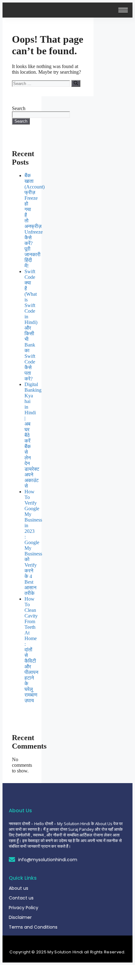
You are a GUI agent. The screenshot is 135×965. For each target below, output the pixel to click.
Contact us (21, 898)
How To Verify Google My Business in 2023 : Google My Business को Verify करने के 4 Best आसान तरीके (33, 542)
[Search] (75, 83)
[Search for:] (41, 83)
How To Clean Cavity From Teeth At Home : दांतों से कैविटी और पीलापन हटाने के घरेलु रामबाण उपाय (31, 649)
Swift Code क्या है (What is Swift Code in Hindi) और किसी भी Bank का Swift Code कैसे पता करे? (30, 325)
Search (18, 108)
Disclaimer (20, 917)
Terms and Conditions (33, 927)
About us (18, 888)
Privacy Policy (23, 907)
